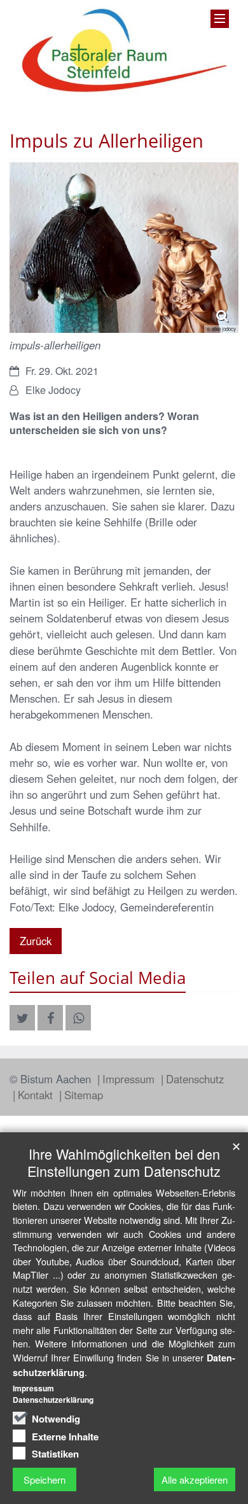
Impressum (130, 1078)
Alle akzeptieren (195, 1479)
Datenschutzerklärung (53, 1399)
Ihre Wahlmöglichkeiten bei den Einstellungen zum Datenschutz (124, 1162)
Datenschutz (195, 1078)
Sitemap (83, 1094)
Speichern (44, 1479)
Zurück (36, 940)
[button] (22, 1017)
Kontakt (37, 1094)
